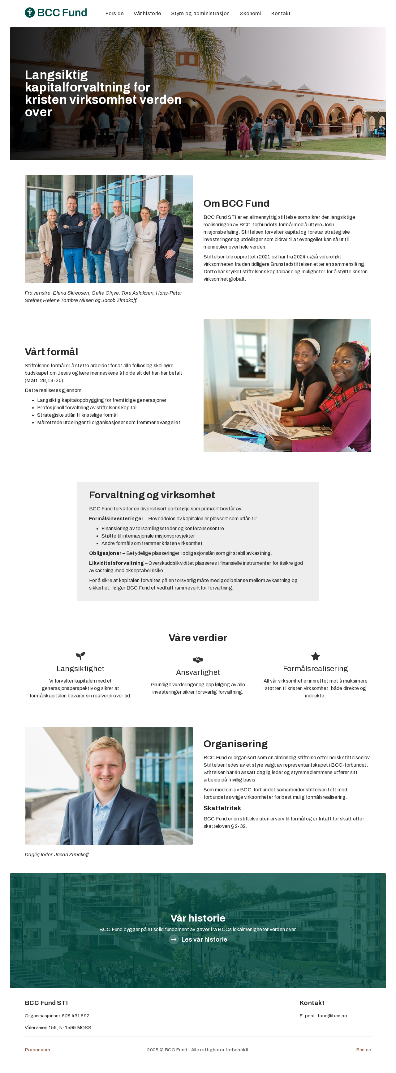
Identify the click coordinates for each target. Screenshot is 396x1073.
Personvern (37, 1049)
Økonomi (250, 13)
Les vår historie (204, 939)
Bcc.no (364, 1049)
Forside (114, 13)
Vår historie (147, 13)
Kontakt (281, 13)
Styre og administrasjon (200, 13)
